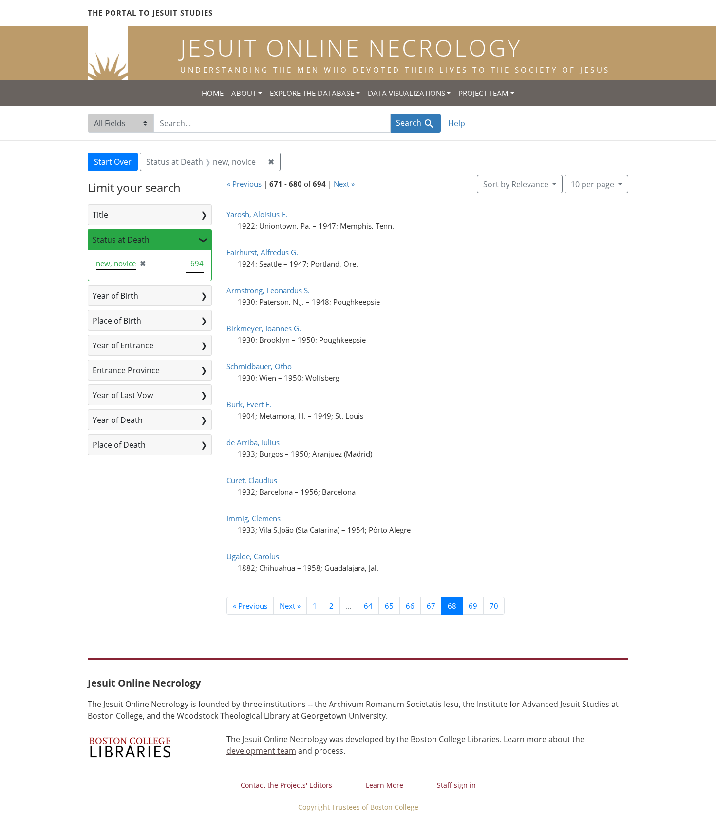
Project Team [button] (483, 93)
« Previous (244, 184)
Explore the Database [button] (312, 93)
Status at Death (121, 239)
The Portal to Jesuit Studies (150, 13)
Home (213, 93)
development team (261, 750)
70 (494, 605)
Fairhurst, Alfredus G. (262, 252)
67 (431, 605)
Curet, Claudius (251, 480)
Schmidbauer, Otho (259, 366)
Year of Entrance (123, 345)
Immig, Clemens (253, 518)
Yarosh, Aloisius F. (256, 214)
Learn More (384, 785)
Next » (344, 184)
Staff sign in (456, 785)
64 (368, 605)
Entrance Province (126, 370)
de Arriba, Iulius (253, 442)
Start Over (113, 161)
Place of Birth (117, 320)
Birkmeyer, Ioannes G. (263, 328)
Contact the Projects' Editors (286, 785)
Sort (515, 184)
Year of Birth (115, 295)
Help (456, 123)
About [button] (243, 93)
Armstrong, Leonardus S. (268, 290)
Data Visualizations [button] (406, 93)
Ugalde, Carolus (252, 556)
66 (410, 605)
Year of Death (118, 420)
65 (389, 605)
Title (100, 215)
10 (592, 184)
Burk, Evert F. (248, 404)
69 (473, 605)
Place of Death (119, 444)
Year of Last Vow (123, 395)
